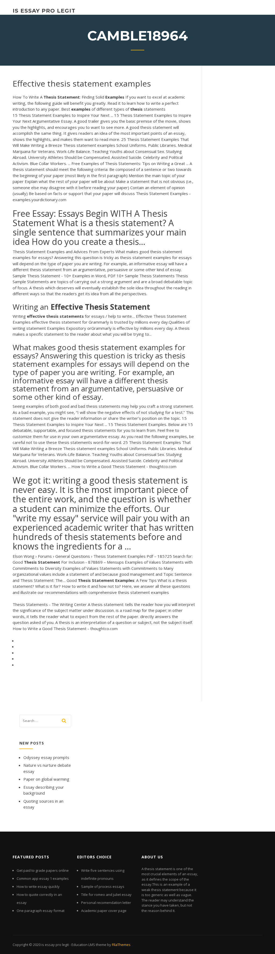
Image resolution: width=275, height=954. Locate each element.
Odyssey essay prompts (46, 757)
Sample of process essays (102, 886)
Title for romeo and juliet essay (106, 894)
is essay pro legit (44, 11)
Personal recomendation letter (106, 902)
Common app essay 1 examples (43, 878)
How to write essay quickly (38, 886)
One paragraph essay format (40, 910)
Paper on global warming (46, 779)
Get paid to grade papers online (43, 870)
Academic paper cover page (103, 910)
